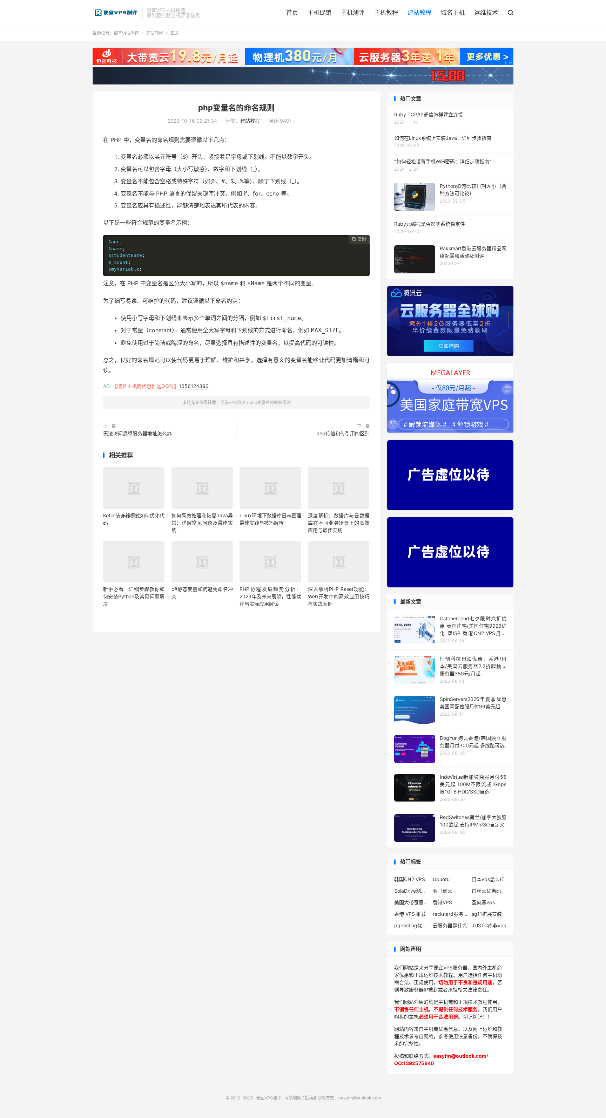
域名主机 (453, 12)
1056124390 (194, 386)
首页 (292, 12)
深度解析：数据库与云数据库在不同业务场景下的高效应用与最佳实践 (338, 522)
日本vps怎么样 (488, 879)
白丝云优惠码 (486, 891)
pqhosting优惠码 (411, 925)
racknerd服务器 (450, 914)
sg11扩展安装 (487, 914)
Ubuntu (441, 879)
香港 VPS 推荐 (410, 914)
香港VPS (442, 902)
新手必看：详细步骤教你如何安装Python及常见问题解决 (133, 596)
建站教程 (419, 12)
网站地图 (292, 1097)
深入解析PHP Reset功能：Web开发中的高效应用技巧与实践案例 (338, 596)
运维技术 (486, 12)
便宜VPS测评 (116, 12)
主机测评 (353, 12)
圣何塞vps (483, 902)
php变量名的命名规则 (236, 107)
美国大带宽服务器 (411, 902)
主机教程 (386, 12)
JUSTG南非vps (489, 925)
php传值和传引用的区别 (343, 433)
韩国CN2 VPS (409, 879)
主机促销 (319, 12)
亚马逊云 (442, 891)
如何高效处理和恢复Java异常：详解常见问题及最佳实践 (202, 522)
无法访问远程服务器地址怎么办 (137, 433)
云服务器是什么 (450, 925)
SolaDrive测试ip (411, 891)
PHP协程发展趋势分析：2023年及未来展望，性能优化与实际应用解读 (270, 596)
